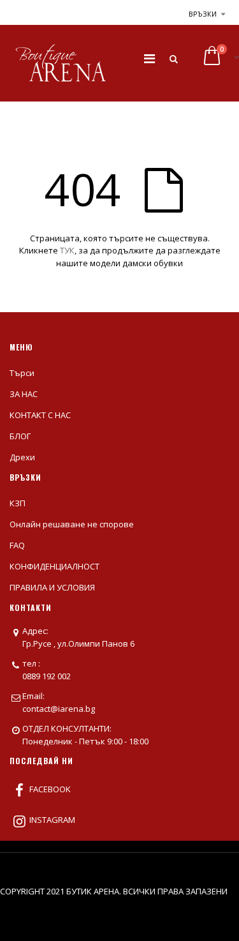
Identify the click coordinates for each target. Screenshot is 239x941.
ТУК (67, 250)
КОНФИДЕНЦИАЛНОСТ (54, 566)
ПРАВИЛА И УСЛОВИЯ (52, 587)
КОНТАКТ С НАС (40, 415)
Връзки (203, 14)
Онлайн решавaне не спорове (72, 524)
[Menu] (149, 58)
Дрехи (22, 457)
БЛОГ (20, 436)
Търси (22, 373)
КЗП (17, 503)
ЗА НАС (24, 394)
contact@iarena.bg (58, 708)
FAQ (17, 545)
